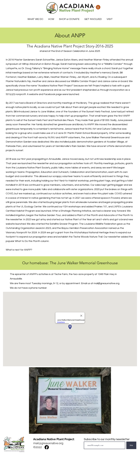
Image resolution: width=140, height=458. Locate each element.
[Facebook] (47, 447)
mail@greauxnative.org (106, 283)
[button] (95, 7)
